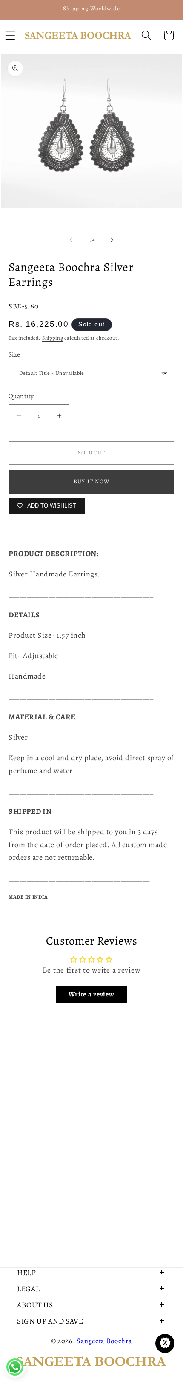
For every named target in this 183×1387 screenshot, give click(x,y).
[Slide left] (71, 240)
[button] (146, 35)
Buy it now (91, 481)
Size (14, 354)
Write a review (91, 994)
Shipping (52, 337)
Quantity (21, 395)
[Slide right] (112, 240)
